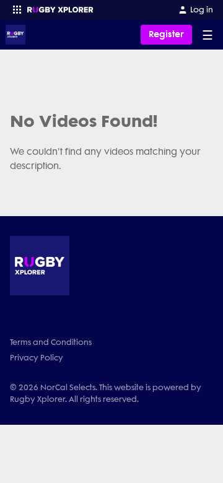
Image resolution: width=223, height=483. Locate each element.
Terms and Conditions (51, 342)
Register (166, 34)
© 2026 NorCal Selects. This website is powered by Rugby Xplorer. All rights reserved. (105, 393)
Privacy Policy (36, 357)
